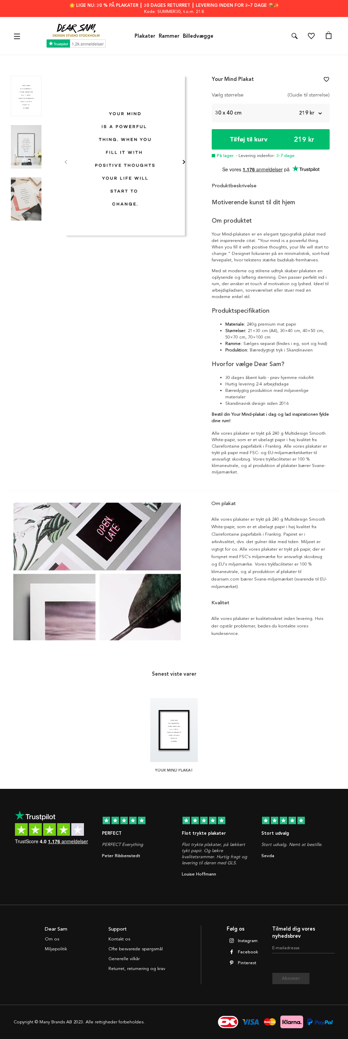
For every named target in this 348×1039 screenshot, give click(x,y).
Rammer (169, 36)
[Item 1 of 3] (125, 162)
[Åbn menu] (18, 36)
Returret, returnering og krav (136, 968)
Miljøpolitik (56, 949)
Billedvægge (198, 36)
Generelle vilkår (124, 959)
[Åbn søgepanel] (294, 36)
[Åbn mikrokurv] (328, 36)
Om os (52, 939)
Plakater (145, 36)
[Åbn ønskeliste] (311, 36)
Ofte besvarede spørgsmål (135, 949)
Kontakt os (119, 939)
